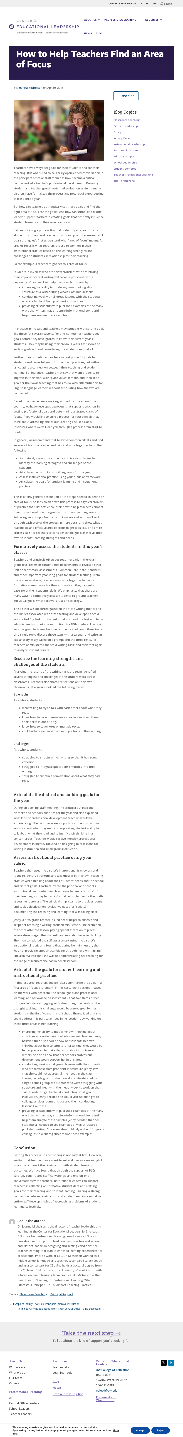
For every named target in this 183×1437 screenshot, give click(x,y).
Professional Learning (120, 19)
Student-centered (124, 168)
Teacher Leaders (20, 1414)
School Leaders (19, 1409)
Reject (160, 1430)
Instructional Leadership (129, 144)
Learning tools (62, 1373)
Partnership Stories (125, 150)
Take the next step (91, 1333)
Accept (140, 1430)
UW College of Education (113, 1370)
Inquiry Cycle (121, 138)
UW (154, 3)
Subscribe (126, 95)
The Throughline (124, 180)
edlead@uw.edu (107, 1390)
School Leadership (125, 162)
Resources (151, 19)
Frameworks (61, 1367)
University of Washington (106, 1398)
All (10, 1398)
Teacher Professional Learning (133, 174)
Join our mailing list (123, 3)
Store (144, 3)
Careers (14, 1383)
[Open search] (166, 3)
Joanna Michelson (30, 88)
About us (90, 19)
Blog (99, 33)
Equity (117, 132)
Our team (15, 1378)
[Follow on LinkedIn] (171, 1363)
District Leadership (125, 126)
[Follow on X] (164, 1363)
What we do (17, 1373)
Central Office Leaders (24, 1403)
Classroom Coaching (33, 1294)
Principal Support (61, 1294)
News (88, 33)
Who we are (17, 1367)
